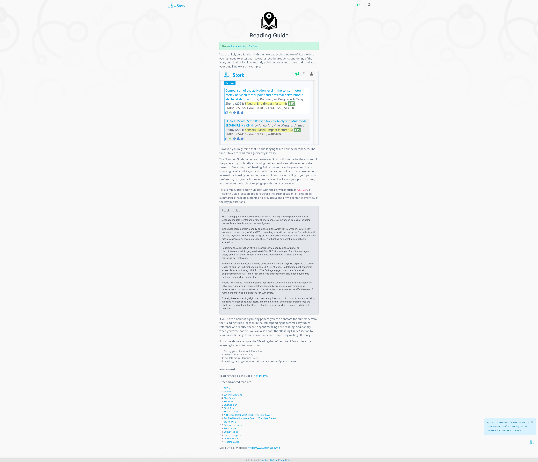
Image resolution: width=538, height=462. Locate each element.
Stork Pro (261, 376)
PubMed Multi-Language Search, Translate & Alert (250, 418)
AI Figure (228, 391)
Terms (282, 460)
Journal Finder (231, 438)
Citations (274, 460)
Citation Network (233, 425)
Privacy (289, 460)
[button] (363, 4)
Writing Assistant (233, 394)
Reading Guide (231, 441)
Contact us (263, 460)
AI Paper (228, 388)
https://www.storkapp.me (264, 448)
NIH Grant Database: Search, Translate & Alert (248, 414)
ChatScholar (230, 404)
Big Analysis (230, 421)
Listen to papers (232, 435)
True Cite (228, 401)
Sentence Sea (231, 431)
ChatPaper (229, 398)
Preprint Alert (231, 428)
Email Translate (232, 411)
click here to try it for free (243, 46)
